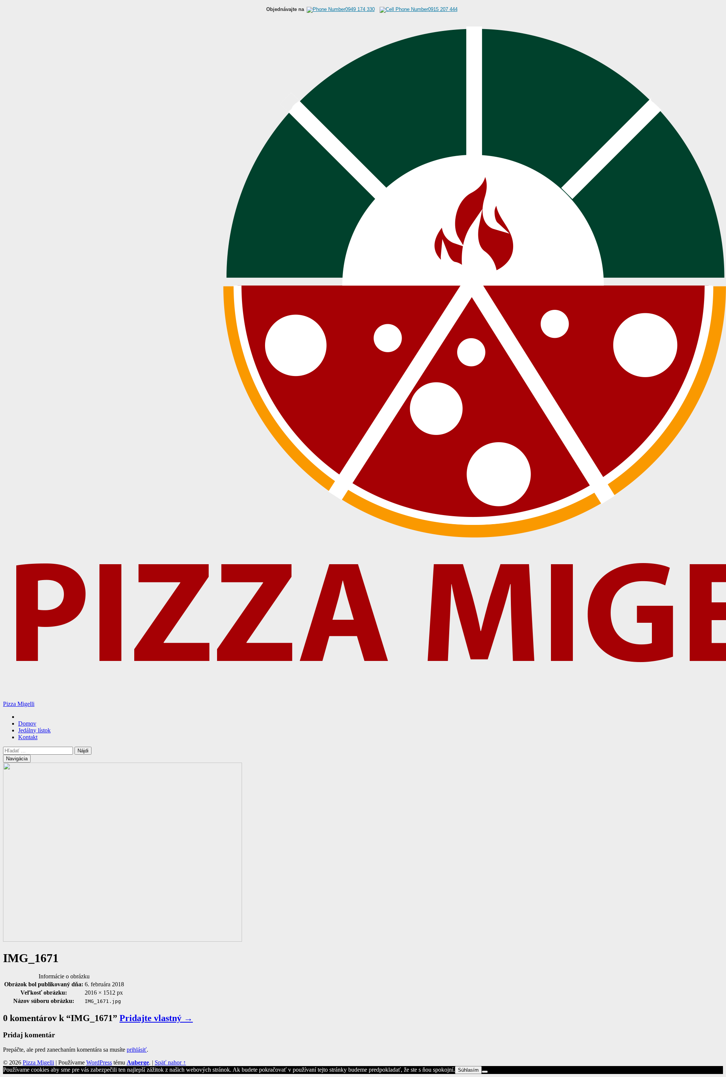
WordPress (99, 1062)
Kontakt (27, 737)
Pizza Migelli (18, 704)
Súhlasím (468, 1070)
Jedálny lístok (34, 730)
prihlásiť (137, 1049)
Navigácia (17, 758)
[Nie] (485, 1072)
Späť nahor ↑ (170, 1062)
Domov (27, 723)
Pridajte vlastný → (156, 1018)
